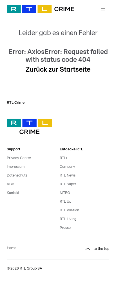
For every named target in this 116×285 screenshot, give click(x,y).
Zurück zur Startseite (58, 69)
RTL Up (65, 201)
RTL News (67, 175)
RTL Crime (15, 103)
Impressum (15, 167)
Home (11, 248)
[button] (84, 249)
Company (67, 167)
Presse (65, 228)
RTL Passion (69, 210)
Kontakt (13, 193)
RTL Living (68, 219)
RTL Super (68, 184)
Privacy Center (19, 158)
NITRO (65, 193)
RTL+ (64, 158)
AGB (10, 184)
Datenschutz (17, 175)
